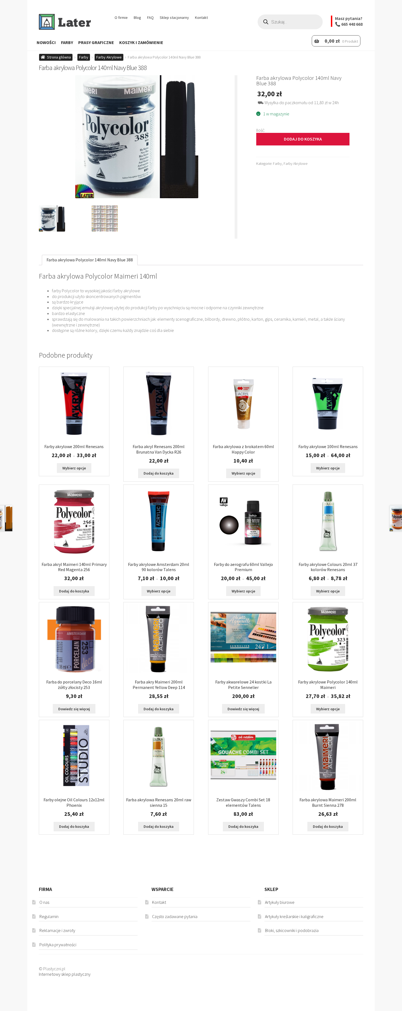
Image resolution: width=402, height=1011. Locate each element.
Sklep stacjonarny (174, 17)
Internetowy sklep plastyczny (65, 974)
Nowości (46, 42)
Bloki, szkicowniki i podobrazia (292, 930)
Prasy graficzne (96, 42)
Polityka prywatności (57, 944)
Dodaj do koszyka (303, 139)
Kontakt (201, 17)
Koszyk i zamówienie (141, 42)
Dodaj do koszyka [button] (159, 473)
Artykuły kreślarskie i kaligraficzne (294, 916)
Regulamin (49, 916)
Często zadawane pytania (174, 916)
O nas (44, 902)
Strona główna (59, 57)
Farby (67, 42)
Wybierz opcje (74, 468)
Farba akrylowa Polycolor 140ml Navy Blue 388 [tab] (89, 259)
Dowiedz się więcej (74, 708)
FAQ (150, 17)
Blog (137, 17)
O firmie (121, 17)
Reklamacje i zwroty (57, 930)
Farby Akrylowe (109, 57)
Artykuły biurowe (280, 902)
